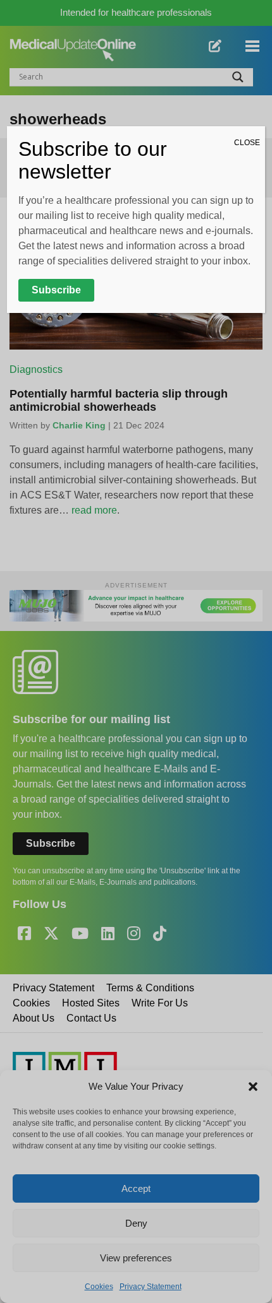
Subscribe (56, 290)
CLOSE (247, 142)
